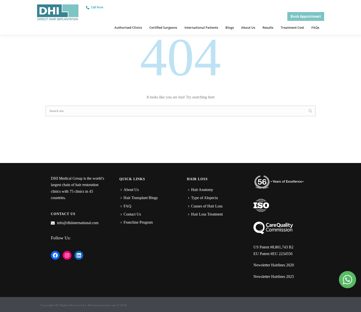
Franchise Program (138, 222)
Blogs (229, 27)
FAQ (127, 206)
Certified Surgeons (163, 27)
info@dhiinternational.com (77, 223)
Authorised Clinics (128, 27)
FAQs (315, 27)
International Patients (201, 27)
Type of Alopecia (204, 198)
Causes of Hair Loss (206, 206)
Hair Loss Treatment (207, 214)
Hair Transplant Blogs (141, 198)
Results (268, 27)
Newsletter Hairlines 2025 (273, 276)
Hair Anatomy (202, 190)
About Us (248, 27)
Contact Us (132, 214)
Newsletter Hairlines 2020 (273, 265)
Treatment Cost (292, 27)
